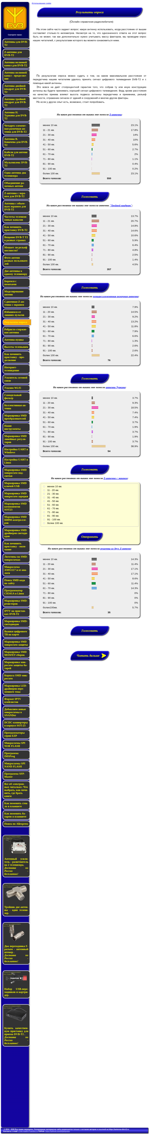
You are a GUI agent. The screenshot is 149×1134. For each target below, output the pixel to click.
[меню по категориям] (15, 29)
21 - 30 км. (52, 493)
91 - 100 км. (53, 519)
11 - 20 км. (52, 490)
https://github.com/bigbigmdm (57, 1131)
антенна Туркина (115, 387)
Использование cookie (41, 3)
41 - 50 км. (52, 501)
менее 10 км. (53, 486)
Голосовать (89, 196)
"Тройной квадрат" (121, 205)
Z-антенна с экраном (116, 478)
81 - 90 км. (52, 515)
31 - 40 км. (52, 497)
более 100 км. (54, 523)
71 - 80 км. (52, 512)
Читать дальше (90, 655)
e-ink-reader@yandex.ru (28, 1131)
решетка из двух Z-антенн (115, 548)
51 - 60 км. (52, 504)
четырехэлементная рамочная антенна (115, 296)
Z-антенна (115, 114)
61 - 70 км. (52, 508)
